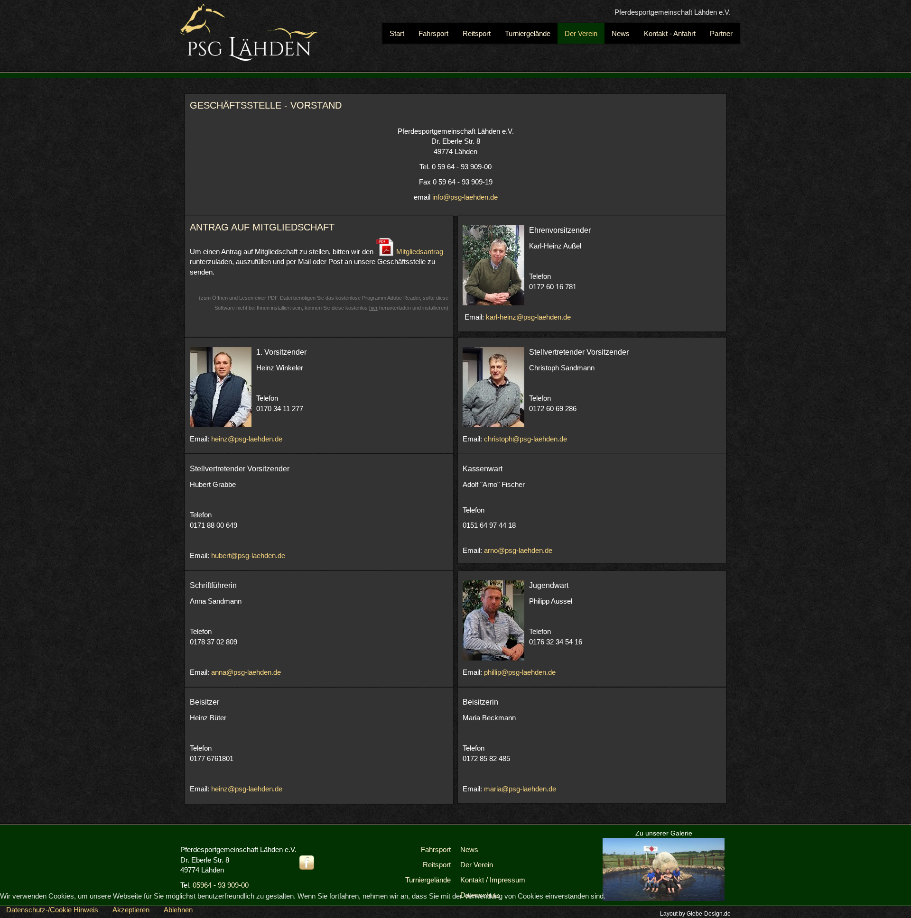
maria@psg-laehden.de (520, 789)
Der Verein (476, 865)
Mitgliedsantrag (418, 252)
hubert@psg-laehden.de (248, 555)
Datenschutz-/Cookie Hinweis (52, 910)
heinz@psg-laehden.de (246, 439)
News (469, 849)
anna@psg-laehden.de (246, 672)
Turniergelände (428, 880)
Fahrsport (436, 849)
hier (373, 308)
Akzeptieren (130, 910)
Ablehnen (178, 910)
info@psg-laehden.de (465, 197)
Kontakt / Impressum (492, 880)
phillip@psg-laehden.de (520, 672)
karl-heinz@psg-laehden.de (528, 317)
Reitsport (437, 865)
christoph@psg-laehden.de (525, 439)
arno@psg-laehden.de (518, 550)
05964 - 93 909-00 (221, 885)
